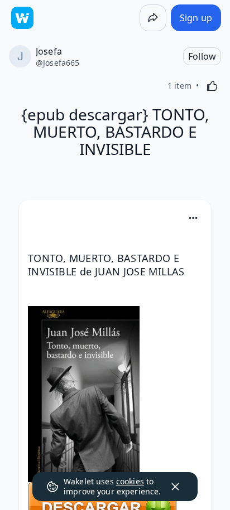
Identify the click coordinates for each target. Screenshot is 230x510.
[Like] (212, 86)
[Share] (153, 17)
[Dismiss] (175, 487)
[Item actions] (193, 218)
